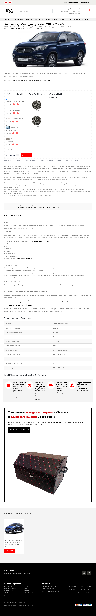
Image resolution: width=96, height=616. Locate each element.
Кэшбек (47, 19)
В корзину (26, 155)
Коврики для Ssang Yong (42, 80)
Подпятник (55, 207)
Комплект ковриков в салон (27, 207)
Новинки (7, 540)
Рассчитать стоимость (41, 241)
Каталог (8, 19)
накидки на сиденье (39, 412)
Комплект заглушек (64, 205)
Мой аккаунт (27, 587)
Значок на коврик (39, 205)
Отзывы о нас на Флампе (12, 215)
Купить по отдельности (13, 107)
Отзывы (29, 19)
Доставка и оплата (73, 19)
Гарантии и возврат (58, 19)
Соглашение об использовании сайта (10, 591)
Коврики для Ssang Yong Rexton (22, 80)
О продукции (18, 19)
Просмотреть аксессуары (19, 430)
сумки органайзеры (23, 417)
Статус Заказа (9, 587)
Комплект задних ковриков (80, 205)
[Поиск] (50, 11)
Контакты (85, 19)
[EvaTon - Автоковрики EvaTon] (9, 11)
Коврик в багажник (51, 205)
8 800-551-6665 (73, 2)
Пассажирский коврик (44, 207)
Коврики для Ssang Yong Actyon (19, 540)
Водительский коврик (25, 205)
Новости (26, 591)
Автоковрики (10, 602)
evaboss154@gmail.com (53, 591)
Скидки (25, 589)
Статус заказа (38, 19)
